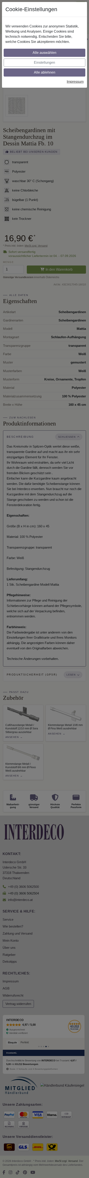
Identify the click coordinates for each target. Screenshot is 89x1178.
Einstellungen (44, 62)
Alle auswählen (44, 52)
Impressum (75, 81)
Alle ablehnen (44, 72)
